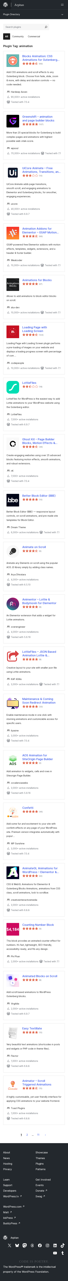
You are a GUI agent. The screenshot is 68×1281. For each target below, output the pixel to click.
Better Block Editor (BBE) (39, 495)
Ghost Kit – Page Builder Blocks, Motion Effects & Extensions (38, 441)
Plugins (40, 1163)
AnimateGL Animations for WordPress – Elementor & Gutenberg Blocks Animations (40, 870)
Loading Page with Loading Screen (34, 329)
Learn (6, 1179)
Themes (40, 1158)
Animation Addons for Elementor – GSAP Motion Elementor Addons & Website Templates (39, 230)
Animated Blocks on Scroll (39, 976)
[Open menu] (63, 4)
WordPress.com (14, 1206)
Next (45, 1135)
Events (40, 1185)
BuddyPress (11, 1223)
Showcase (42, 1152)
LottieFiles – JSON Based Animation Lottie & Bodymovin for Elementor (39, 653)
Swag (40, 1196)
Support (7, 1185)
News (6, 1158)
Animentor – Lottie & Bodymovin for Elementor (39, 601)
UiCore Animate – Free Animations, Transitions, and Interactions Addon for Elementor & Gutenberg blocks (41, 170)
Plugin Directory (11, 14)
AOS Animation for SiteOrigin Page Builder (37, 757)
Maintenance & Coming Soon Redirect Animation (39, 700)
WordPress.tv (12, 1196)
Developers (9, 1190)
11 (38, 1134)
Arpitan (15, 1237)
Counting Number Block (38, 924)
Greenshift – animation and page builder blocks (38, 118)
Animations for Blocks (37, 280)
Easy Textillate (32, 1028)
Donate (41, 1190)
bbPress (9, 1217)
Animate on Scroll (34, 547)
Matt (7, 1212)
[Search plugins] (46, 27)
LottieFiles (29, 382)
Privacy (7, 1169)
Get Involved (43, 1179)
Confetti (27, 807)
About (6, 1152)
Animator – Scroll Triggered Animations (36, 1082)
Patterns (41, 1169)
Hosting (7, 1163)
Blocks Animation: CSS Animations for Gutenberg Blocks (39, 58)
